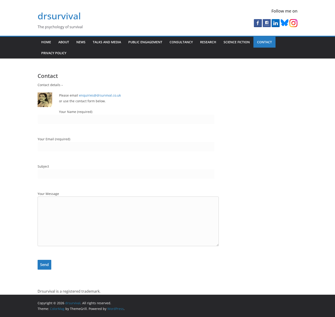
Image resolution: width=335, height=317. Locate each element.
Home (46, 42)
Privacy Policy (53, 53)
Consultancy (181, 42)
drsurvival (59, 16)
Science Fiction (237, 42)
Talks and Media (107, 42)
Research (208, 42)
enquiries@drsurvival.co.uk (100, 95)
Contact (264, 42)
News (80, 42)
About (63, 42)
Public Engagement (145, 42)
